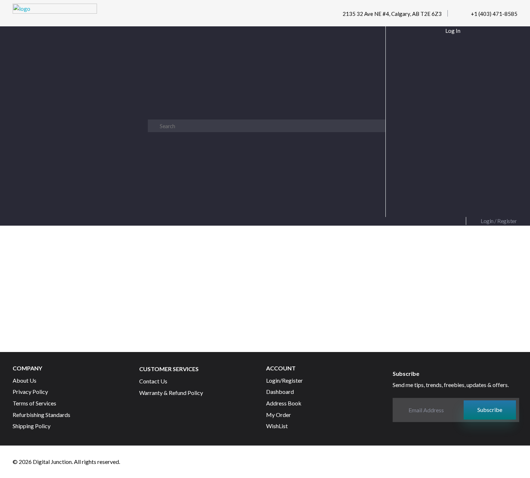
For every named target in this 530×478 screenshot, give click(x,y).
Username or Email (451, 39)
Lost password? (451, 139)
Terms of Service (466, 176)
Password (451, 72)
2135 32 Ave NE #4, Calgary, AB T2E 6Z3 (392, 13)
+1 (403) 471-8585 (494, 13)
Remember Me (454, 105)
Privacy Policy (417, 176)
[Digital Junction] (55, 15)
